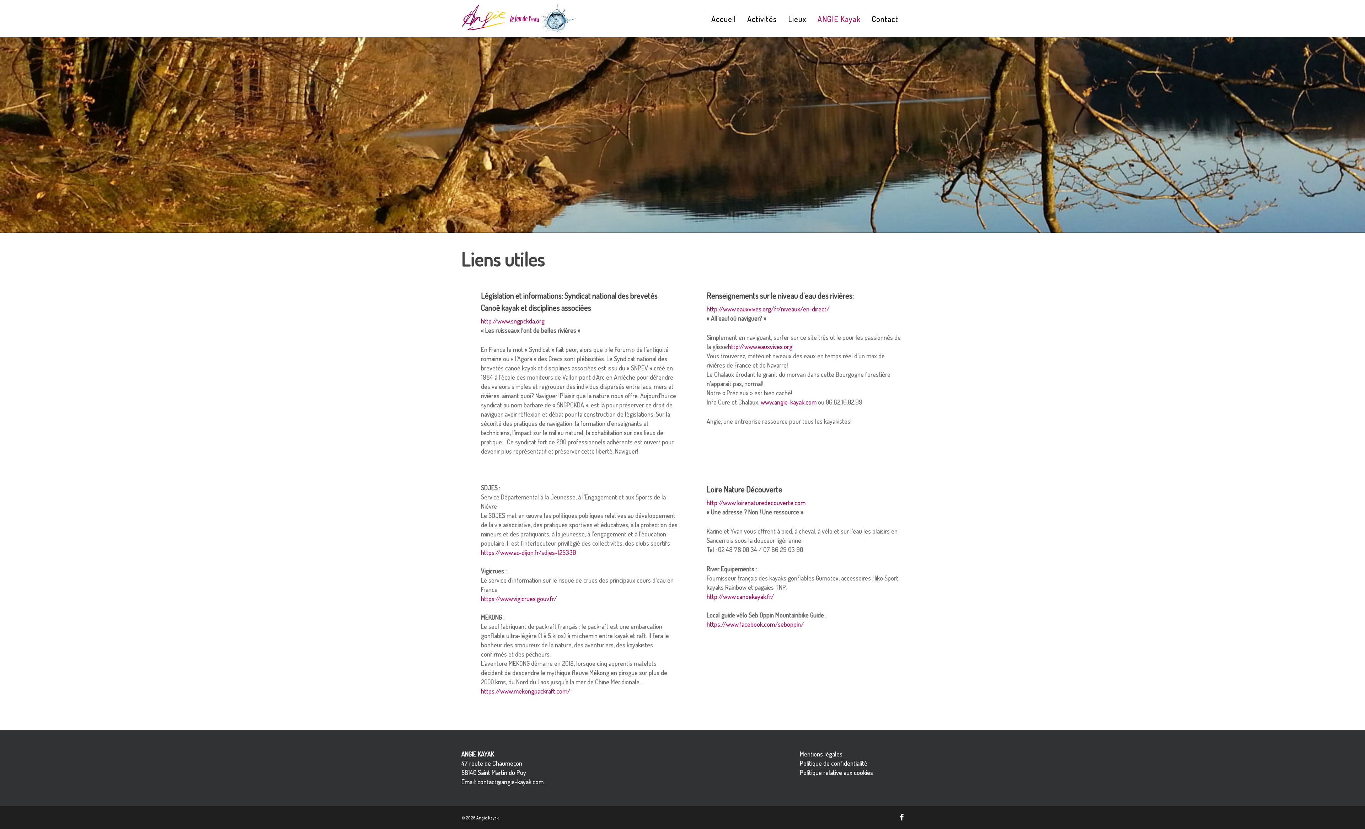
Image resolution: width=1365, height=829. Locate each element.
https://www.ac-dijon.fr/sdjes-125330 (528, 552)
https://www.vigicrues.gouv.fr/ (519, 599)
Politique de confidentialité (833, 763)
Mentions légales (821, 754)
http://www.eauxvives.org (760, 347)
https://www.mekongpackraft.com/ (526, 691)
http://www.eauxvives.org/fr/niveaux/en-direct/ (768, 309)
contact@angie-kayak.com (510, 782)
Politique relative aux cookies (836, 772)
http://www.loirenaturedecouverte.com (756, 503)
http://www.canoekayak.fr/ (740, 596)
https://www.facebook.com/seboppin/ (755, 624)
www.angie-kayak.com (789, 402)
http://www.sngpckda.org (513, 321)
